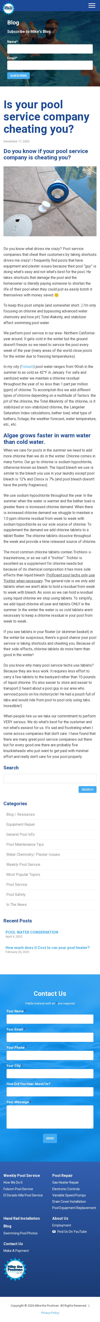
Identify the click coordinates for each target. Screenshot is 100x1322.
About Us (60, 1218)
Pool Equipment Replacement (74, 1208)
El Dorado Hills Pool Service (23, 1195)
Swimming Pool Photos (20, 1233)
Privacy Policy (50, 1313)
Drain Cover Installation (69, 1201)
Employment (61, 1225)
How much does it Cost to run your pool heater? (48, 948)
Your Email (16, 1029)
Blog (7, 1226)
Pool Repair (62, 1175)
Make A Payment (16, 1251)
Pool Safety (16, 894)
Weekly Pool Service (23, 864)
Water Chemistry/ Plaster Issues (33, 854)
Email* (12, 58)
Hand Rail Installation (21, 1218)
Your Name (16, 1011)
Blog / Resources (20, 814)
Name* (12, 42)
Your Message (19, 1102)
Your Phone (17, 1047)
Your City (15, 1066)
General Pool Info (20, 834)
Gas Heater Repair (65, 1182)
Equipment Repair (20, 824)
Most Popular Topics (23, 874)
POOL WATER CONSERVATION (32, 932)
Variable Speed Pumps (69, 1195)
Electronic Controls (66, 1189)
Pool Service (16, 884)
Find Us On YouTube (72, 1231)
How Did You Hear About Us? (28, 1084)
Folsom (27, 366)
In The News (16, 904)
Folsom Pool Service (18, 1189)
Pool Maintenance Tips (25, 844)
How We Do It (13, 1182)
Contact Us (13, 1244)
